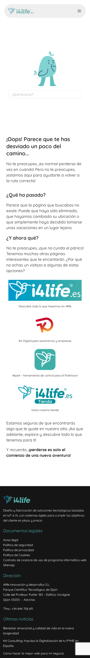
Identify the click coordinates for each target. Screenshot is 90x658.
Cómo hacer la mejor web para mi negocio (33, 653)
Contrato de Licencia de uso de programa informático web (44, 560)
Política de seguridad (18, 545)
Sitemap (9, 565)
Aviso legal (10, 540)
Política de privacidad (18, 550)
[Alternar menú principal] (79, 10)
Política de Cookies (16, 555)
